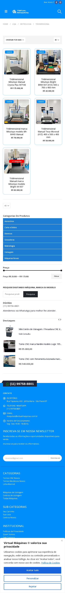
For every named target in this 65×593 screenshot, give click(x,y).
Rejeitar (32, 586)
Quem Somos (9, 534)
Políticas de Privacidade (13, 531)
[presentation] (58, 319)
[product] (9, 331)
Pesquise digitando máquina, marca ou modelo (29, 287)
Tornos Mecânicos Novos (14, 481)
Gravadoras (10, 239)
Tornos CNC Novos (11, 478)
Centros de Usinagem (12, 495)
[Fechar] (62, 540)
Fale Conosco (9, 537)
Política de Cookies (50, 562)
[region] (32, 565)
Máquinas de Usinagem (13, 492)
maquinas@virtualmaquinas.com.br (22, 416)
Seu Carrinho (8, 511)
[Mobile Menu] (6, 11)
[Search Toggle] (59, 12)
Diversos (8, 233)
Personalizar (32, 578)
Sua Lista (7, 514)
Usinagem (9, 252)
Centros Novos (9, 517)
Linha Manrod (9, 484)
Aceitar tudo (32, 570)
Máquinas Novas (12, 258)
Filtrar (56, 276)
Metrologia (10, 246)
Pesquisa (30, 294)
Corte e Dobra (11, 227)
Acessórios (9, 221)
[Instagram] (60, 2)
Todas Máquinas (10, 498)
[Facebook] (56, 2)
